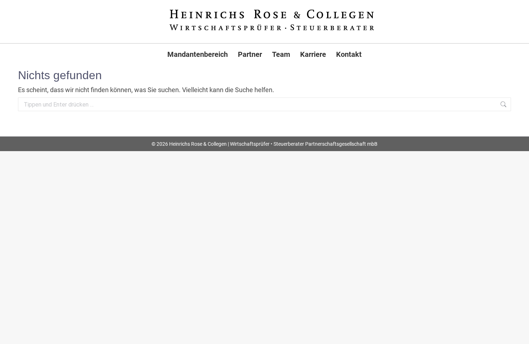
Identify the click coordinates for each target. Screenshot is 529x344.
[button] (16, 328)
